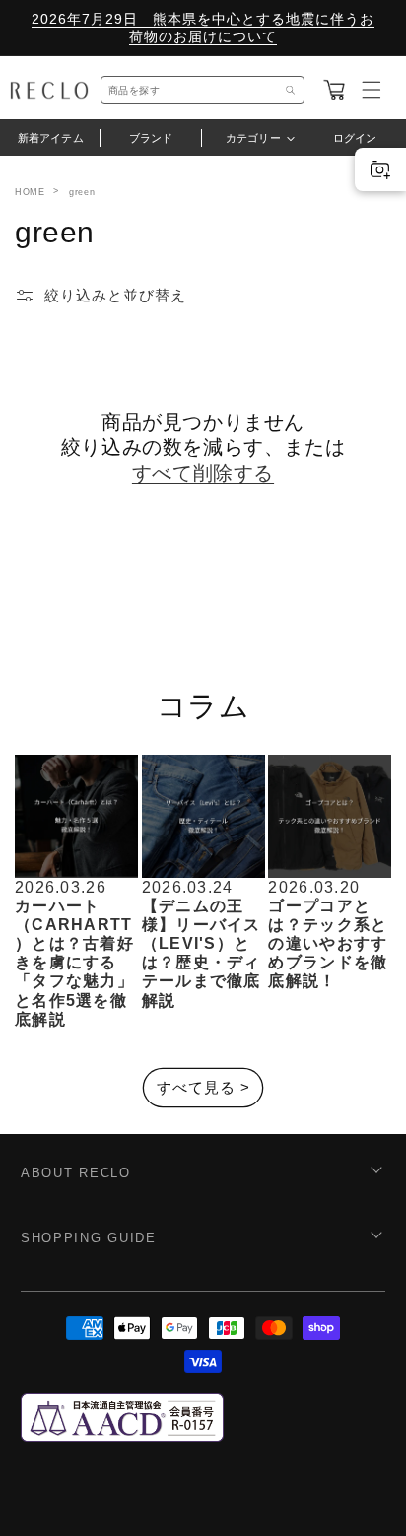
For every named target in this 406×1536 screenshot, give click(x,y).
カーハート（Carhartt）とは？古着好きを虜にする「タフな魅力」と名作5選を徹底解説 (74, 963)
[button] (334, 89)
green (82, 192)
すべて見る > (203, 1087)
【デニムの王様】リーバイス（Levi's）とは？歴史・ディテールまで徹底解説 (201, 953)
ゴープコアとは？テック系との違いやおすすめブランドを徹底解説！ (327, 944)
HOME (29, 192)
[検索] (291, 90)
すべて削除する (203, 473)
